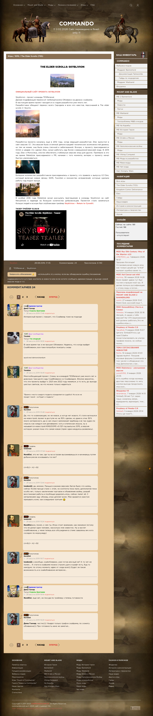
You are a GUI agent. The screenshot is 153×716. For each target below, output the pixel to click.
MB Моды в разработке (127, 158)
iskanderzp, (121, 393)
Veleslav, (120, 312)
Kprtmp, (120, 277)
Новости (121, 105)
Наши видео (122, 202)
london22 (27, 448)
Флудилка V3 (122, 391)
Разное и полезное (67, 5)
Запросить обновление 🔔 (21, 274)
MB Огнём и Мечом (125, 138)
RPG (17, 56)
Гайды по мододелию (129, 78)
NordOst (27, 410)
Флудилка (121, 86)
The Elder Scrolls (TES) (32, 56)
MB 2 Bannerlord (124, 97)
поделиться (50, 313)
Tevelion (13, 263)
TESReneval (18, 268)
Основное (18, 5)
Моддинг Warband (125, 82)
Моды (50, 5)
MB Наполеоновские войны (129, 146)
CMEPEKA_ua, (122, 257)
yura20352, (121, 373)
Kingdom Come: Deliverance (129, 189)
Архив (119, 214)
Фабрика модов (123, 66)
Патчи (120, 109)
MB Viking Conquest (125, 154)
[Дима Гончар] (13, 305)
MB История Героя (125, 130)
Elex (118, 193)
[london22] (13, 445)
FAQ (93, 5)
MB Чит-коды (122, 167)
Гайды (119, 198)
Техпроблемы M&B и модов (130, 121)
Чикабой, (120, 330)
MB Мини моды (123, 163)
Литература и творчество (128, 210)
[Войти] (137, 5)
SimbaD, (120, 411)
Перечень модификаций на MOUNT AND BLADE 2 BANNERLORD (129, 294)
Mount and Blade (35, 5)
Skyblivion (31, 268)
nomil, (119, 300)
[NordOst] (13, 406)
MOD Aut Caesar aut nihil (128, 274)
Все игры (120, 181)
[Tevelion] (13, 367)
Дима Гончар (29, 308)
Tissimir (27, 336)
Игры (83, 5)
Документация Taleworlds (131, 74)
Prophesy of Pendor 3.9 (127, 327)
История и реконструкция (128, 206)
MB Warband (122, 113)
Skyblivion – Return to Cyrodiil (79, 203)
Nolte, (119, 353)
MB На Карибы (123, 125)
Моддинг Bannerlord (126, 70)
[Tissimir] (13, 333)
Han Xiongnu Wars (124, 171)
